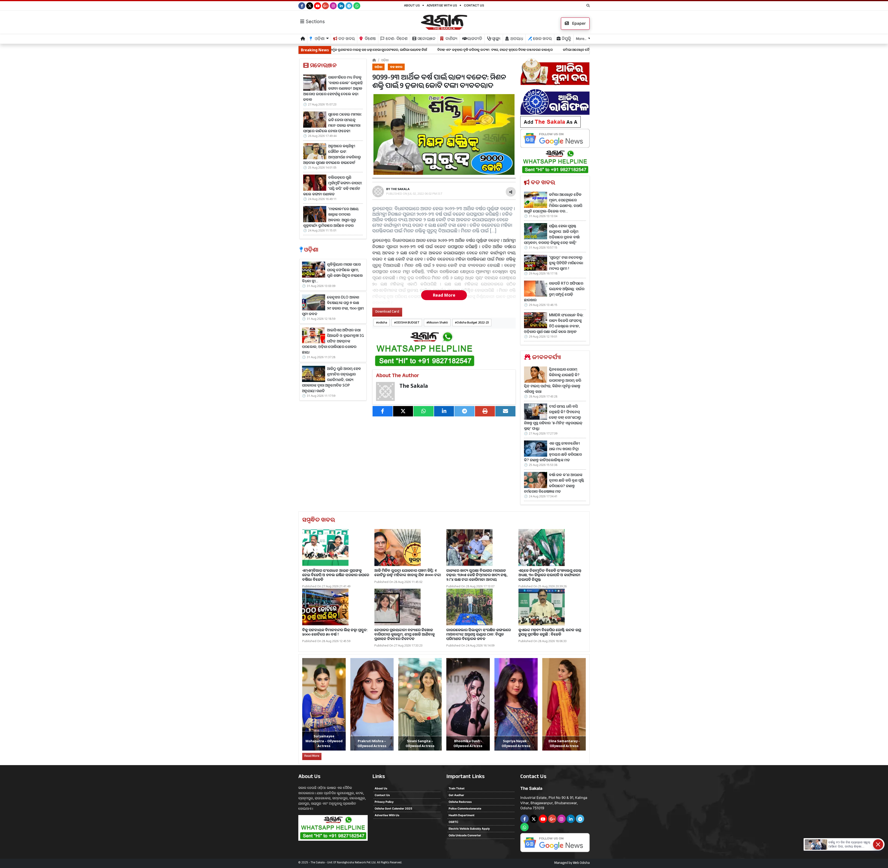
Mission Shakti (438, 322)
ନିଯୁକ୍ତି (566, 39)
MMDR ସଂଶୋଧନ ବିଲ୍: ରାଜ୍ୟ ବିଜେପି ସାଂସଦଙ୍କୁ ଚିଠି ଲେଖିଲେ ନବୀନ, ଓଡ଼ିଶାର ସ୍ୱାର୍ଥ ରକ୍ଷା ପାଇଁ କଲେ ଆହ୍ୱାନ (554, 323)
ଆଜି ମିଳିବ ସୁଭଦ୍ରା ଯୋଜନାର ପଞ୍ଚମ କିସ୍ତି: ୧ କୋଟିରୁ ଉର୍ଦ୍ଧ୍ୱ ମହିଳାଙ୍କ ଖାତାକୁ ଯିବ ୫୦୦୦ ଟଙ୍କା (407, 572)
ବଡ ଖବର (346, 39)
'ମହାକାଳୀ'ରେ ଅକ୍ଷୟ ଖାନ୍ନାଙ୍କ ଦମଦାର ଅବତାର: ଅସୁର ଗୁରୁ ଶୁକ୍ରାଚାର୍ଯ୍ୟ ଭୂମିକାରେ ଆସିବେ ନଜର (331, 217)
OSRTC (453, 822)
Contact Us (474, 5)
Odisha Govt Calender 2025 (393, 808)
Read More (444, 295)
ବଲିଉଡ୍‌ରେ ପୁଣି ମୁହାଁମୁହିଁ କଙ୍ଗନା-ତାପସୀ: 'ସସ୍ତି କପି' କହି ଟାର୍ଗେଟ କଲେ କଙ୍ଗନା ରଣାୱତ (332, 186)
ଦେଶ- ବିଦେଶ (396, 39)
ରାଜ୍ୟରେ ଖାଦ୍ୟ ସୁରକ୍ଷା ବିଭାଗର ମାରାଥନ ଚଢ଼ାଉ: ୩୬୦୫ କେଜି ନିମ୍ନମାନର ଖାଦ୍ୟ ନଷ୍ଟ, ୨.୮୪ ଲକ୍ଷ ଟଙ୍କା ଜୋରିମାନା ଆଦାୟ (477, 575)
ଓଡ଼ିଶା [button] (319, 39)
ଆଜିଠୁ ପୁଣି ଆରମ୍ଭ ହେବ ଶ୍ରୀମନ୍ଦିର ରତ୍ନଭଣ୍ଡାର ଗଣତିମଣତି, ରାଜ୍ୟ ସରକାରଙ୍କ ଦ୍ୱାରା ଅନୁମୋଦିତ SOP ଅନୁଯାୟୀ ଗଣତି (331, 379)
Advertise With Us (442, 5)
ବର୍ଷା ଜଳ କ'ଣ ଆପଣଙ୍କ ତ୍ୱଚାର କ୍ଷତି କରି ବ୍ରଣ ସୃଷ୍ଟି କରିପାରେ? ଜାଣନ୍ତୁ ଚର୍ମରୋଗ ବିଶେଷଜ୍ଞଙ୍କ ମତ (554, 483)
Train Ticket (457, 788)
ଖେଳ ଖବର (542, 39)
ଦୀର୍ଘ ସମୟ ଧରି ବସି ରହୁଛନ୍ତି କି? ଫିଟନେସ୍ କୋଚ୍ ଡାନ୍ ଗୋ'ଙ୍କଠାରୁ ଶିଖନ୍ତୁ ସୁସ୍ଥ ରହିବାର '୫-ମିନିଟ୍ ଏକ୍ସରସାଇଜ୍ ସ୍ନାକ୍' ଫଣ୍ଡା (553, 417)
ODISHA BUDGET (407, 322)
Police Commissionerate (465, 808)
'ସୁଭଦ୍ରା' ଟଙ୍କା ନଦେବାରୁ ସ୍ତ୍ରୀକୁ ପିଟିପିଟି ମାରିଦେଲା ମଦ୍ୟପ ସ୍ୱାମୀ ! (566, 263)
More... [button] (581, 39)
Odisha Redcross (460, 801)
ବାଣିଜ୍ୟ (450, 39)
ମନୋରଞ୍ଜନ (425, 39)
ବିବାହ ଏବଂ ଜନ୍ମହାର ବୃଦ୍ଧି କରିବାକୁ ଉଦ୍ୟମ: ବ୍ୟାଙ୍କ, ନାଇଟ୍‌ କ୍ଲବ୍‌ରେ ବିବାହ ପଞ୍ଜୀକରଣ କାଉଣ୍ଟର (407, 49)
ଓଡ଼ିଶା (385, 60)
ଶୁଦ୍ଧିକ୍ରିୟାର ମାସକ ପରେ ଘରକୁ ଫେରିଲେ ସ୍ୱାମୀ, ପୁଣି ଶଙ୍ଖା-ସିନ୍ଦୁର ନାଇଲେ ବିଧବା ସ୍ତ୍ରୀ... (332, 272)
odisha (382, 322)
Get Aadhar (456, 795)
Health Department (462, 815)
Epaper (578, 23)
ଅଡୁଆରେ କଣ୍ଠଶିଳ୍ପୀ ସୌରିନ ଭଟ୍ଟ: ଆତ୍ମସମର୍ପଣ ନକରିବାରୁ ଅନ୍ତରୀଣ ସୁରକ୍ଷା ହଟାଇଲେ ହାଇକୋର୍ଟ (332, 154)
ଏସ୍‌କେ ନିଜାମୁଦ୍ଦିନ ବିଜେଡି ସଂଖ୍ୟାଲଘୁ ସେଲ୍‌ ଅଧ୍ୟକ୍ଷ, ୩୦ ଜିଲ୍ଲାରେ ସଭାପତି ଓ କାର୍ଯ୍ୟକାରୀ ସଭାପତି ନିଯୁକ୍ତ (549, 575)
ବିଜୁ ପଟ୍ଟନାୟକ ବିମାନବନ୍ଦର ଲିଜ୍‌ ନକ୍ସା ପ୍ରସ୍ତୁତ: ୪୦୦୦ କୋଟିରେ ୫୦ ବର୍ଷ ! (334, 632)
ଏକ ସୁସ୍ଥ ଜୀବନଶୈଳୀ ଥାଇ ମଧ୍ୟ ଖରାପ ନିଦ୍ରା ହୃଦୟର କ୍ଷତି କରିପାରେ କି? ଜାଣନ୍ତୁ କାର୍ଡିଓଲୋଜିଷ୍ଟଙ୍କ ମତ (553, 451)
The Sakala (413, 385)
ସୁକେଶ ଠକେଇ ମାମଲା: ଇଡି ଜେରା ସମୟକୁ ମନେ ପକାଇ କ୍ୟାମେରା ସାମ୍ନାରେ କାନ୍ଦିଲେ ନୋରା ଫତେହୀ (332, 122)
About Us (412, 5)
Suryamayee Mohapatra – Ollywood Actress (323, 741)
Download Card (387, 312)
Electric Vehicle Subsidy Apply (469, 828)
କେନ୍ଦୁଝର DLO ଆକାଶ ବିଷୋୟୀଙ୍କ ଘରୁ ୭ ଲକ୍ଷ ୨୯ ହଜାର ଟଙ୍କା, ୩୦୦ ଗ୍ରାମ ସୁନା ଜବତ (333, 305)
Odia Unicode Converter (465, 835)
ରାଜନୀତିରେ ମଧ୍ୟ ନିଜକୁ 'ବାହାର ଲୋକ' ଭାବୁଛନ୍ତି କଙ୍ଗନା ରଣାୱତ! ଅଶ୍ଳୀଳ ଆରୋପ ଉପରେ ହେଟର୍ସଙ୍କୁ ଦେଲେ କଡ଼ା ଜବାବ (333, 88)
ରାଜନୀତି (474, 39)
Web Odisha (581, 863)
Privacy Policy (384, 801)
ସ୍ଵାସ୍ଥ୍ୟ (495, 39)
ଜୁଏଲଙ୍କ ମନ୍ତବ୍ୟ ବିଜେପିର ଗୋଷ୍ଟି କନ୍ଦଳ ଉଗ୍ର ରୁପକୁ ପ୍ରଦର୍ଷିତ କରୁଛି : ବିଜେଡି (549, 632)
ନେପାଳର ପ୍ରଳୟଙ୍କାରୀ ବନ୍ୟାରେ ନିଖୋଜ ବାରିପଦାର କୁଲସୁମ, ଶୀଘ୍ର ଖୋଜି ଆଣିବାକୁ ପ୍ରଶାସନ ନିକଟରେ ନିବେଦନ (404, 634)
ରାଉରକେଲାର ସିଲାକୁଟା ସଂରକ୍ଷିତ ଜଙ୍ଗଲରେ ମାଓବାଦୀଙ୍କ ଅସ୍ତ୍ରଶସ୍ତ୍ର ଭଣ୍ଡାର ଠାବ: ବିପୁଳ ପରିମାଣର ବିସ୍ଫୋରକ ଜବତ (478, 634)
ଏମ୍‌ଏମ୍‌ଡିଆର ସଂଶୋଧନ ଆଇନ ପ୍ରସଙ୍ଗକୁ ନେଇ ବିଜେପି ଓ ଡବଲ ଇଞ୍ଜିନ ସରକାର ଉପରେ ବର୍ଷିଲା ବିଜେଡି (335, 575)
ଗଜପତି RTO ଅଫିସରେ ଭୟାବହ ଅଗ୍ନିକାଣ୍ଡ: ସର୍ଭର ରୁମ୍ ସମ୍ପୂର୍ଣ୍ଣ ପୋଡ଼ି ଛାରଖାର (554, 291)
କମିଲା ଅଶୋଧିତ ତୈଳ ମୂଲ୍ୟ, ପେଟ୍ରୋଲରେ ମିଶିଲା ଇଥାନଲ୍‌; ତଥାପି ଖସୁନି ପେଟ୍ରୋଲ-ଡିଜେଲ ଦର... (537, 49)
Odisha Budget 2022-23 (473, 322)
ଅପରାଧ (516, 39)
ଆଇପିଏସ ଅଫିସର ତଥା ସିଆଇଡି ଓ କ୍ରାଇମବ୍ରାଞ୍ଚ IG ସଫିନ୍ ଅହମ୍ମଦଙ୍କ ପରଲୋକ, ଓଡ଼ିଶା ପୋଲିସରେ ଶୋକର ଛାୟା (333, 341)
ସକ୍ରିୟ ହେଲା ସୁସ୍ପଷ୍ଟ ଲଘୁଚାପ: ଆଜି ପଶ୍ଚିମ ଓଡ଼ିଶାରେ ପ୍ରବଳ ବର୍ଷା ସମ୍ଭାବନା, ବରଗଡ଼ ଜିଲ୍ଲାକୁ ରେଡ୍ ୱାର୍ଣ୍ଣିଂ (552, 234)
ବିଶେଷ (370, 39)
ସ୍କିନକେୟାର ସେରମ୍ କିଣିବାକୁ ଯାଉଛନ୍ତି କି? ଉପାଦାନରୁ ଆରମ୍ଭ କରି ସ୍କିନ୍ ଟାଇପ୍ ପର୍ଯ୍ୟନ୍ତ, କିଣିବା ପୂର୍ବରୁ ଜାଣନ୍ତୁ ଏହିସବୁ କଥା (552, 380)
